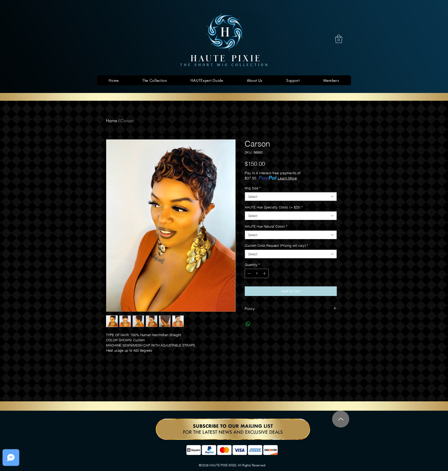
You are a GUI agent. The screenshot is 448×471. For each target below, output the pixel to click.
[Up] (340, 419)
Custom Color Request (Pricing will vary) (276, 245)
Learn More (287, 178)
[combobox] (291, 196)
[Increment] (265, 273)
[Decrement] (249, 273)
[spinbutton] (257, 273)
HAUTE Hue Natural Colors (266, 226)
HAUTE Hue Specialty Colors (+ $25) (274, 207)
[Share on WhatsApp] (248, 324)
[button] (338, 39)
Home (111, 120)
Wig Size (253, 188)
